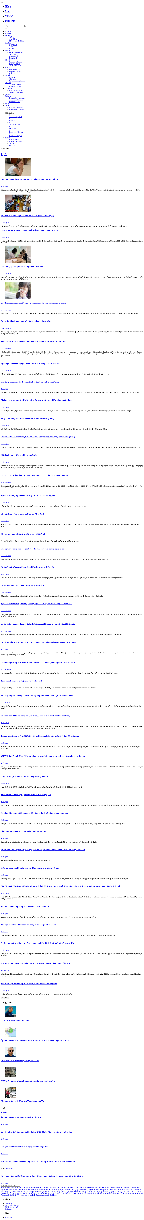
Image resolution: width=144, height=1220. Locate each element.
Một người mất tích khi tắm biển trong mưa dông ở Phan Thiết (28, 925)
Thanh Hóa (4, 1189)
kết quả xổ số (109, 1193)
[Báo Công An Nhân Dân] (72, 270)
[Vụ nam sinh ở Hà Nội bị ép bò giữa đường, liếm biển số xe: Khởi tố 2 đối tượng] (72, 712)
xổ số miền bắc (79, 1191)
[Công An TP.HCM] (72, 798)
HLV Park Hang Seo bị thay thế (15, 1020)
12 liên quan (5, 990)
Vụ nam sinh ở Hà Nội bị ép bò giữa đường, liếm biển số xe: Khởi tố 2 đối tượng (35, 716)
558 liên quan (5, 970)
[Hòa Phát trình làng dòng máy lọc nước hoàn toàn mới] (72, 902)
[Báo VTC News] (72, 499)
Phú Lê (73, 1189)
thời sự (102, 1193)
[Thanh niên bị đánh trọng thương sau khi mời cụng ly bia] (72, 791)
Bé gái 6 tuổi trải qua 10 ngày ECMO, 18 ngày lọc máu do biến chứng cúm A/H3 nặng (38, 642)
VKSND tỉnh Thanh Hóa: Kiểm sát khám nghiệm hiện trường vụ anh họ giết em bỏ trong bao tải (43, 756)
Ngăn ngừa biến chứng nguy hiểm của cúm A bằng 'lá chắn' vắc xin (30, 363)
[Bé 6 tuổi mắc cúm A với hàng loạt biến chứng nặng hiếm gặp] (72, 563)
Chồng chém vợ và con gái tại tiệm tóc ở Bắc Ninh (22, 514)
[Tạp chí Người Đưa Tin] (72, 306)
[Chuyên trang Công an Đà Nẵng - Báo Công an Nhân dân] (72, 928)
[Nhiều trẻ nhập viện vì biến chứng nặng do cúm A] (72, 581)
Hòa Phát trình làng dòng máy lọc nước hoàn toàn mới (25, 906)
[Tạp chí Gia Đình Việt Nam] (72, 404)
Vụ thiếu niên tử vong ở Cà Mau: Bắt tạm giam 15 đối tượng (27, 215)
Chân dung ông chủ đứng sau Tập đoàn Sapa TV (22, 1101)
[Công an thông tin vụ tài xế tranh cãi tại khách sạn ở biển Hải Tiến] (72, 167)
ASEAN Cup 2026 (130, 1189)
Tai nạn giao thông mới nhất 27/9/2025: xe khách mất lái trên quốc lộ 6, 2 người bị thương (40, 736)
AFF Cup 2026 (49, 1193)
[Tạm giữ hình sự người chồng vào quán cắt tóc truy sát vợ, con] (72, 491)
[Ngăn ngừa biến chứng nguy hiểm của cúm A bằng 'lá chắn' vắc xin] (72, 359)
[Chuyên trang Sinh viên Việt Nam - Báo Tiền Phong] (72, 871)
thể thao (31, 1189)
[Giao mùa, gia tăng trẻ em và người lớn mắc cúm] (72, 254)
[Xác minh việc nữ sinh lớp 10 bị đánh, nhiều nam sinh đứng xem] (72, 979)
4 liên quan (4, 763)
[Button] (2, 2)
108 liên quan (8, 1168)
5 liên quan (4, 649)
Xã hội (131, 1187)
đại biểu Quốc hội (7, 1187)
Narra (116, 1187)
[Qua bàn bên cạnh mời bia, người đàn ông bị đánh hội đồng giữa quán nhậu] (72, 809)
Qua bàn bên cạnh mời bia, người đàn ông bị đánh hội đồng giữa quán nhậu (34, 813)
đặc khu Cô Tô (119, 1193)
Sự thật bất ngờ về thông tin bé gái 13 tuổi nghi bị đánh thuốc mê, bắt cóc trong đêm (37, 943)
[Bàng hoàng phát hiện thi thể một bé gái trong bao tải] (72, 772)
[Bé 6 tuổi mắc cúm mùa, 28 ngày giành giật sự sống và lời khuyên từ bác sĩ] (72, 291)
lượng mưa (87, 1189)
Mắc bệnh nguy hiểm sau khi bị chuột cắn (19, 455)
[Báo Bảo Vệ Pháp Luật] (72, 760)
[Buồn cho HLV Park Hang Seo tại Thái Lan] (72, 1052)
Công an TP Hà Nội (43, 1191)
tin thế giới (13, 1195)
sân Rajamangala (102, 1189)
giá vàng (94, 1189)
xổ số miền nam (65, 1189)
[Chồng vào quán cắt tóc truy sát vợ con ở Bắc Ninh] (72, 530)
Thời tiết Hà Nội (54, 1187)
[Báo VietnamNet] (72, 607)
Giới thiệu (8, 1203)
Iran (34, 1191)
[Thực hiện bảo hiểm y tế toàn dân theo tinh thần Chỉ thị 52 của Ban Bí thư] (72, 337)
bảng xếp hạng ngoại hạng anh (32, 1187)
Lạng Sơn (101, 1187)
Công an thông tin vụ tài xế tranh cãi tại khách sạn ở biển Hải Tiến (30, 179)
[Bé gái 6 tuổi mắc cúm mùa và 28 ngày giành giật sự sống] (72, 317)
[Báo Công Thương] (72, 666)
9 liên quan (4, 802)
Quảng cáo (8, 1209)
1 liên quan (4, 743)
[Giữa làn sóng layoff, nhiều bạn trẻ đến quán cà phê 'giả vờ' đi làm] (72, 864)
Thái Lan (46, 1187)
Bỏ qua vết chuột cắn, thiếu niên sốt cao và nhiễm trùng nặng (27, 418)
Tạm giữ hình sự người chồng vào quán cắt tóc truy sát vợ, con (28, 495)
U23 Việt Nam (28, 1191)
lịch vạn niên (39, 1193)
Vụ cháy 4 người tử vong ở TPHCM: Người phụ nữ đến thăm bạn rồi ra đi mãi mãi (37, 695)
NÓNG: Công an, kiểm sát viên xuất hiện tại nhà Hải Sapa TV (28, 1081)
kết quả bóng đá (123, 1187)
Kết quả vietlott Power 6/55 (18, 1193)
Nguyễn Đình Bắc (91, 1187)
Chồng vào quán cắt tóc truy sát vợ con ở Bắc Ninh (23, 534)
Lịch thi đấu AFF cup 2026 (120, 1191)
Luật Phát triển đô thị (57, 1191)
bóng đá (56, 1189)
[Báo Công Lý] (72, 219)
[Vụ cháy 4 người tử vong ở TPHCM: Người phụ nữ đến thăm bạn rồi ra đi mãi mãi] (72, 691)
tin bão (20, 1191)
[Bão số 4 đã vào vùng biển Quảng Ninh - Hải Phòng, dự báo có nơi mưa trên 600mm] (72, 1157)
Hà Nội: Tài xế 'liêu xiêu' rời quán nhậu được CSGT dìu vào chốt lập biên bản (35, 475)
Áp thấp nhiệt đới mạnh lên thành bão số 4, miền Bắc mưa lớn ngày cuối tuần (35, 1040)
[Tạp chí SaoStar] (72, 1024)
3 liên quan (4, 1139)
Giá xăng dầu (100, 1191)
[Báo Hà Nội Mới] (72, 367)
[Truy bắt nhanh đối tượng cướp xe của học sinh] (72, 677)
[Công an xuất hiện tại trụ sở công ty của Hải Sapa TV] (72, 1143)
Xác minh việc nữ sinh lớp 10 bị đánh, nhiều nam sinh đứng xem (29, 983)
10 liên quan (5, 407)
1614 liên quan (6, 273)
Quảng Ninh (17, 1187)
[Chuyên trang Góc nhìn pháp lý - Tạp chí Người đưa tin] (72, 853)
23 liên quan (5, 723)
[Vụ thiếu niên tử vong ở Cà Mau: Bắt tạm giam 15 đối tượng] (72, 203)
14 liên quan (5, 502)
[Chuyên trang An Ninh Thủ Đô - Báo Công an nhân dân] (72, 627)
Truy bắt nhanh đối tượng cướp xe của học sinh (21, 681)
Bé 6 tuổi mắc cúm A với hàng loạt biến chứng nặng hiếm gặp (27, 567)
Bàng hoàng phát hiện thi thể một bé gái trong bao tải (24, 776)
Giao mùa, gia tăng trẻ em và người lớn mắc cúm (22, 266)
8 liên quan (4, 1124)
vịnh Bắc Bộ (80, 1187)
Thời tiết (121, 1189)
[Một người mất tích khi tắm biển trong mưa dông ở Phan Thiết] (72, 921)
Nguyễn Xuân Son (15, 1189)
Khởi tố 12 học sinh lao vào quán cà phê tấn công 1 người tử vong (29, 230)
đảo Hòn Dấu (95, 1193)
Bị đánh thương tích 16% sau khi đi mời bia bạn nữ (23, 831)
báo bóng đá (49, 1189)
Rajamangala (5, 1195)
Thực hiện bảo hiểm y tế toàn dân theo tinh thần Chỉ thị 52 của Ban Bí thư (33, 341)
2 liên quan (4, 389)
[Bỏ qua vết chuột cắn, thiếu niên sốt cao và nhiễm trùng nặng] (72, 414)
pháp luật (25, 1189)
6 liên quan (4, 186)
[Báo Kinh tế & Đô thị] (72, 739)
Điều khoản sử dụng (12, 1205)
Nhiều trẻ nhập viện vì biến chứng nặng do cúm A (22, 585)
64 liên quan (5, 893)
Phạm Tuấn (4, 1193)
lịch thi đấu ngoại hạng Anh (134, 1193)
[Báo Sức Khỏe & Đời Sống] (72, 385)
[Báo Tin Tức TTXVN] (72, 571)
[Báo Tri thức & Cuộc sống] (72, 589)
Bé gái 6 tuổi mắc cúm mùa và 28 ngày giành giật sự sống (26, 321)
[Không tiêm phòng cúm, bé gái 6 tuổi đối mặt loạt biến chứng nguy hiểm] (72, 545)
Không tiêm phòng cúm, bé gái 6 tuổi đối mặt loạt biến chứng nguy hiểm (32, 549)
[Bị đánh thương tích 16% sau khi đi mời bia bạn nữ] (72, 827)
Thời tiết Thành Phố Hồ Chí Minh (66, 1193)
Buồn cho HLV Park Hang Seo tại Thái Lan (20, 1061)
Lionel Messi (113, 1189)
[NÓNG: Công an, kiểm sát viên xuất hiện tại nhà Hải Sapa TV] (72, 1072)
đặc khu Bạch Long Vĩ (68, 1187)
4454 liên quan (6, 482)
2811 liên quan (6, 669)
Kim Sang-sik (69, 1191)
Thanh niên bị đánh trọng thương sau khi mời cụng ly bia (26, 795)
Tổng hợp (8, 1217)
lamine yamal (109, 1187)
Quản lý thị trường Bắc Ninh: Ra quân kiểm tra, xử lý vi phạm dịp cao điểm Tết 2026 (38, 662)
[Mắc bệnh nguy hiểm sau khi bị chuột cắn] (72, 451)
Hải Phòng (79, 1189)
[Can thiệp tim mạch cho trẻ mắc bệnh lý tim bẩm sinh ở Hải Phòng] (72, 378)
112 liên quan (5, 702)
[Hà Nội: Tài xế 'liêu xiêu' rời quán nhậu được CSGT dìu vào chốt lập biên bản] (72, 471)
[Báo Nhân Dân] (72, 440)
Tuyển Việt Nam (135, 1191)
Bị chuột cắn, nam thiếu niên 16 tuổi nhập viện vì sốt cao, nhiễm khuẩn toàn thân (36, 400)
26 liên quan (5, 783)
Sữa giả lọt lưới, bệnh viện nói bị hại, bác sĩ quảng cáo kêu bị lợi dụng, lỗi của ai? (36, 963)
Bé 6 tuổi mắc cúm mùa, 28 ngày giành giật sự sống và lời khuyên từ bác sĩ (33, 303)
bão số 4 (137, 1187)
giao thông (31, 1193)
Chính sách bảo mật (11, 1207)
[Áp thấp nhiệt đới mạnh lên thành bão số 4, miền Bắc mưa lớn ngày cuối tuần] (72, 1031)
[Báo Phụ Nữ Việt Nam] (72, 183)
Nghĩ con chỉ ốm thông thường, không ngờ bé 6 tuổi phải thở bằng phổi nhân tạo (36, 604)
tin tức (30, 1195)
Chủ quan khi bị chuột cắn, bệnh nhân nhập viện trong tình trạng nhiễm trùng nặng (38, 437)
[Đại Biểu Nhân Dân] (72, 422)
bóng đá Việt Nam (84, 1193)
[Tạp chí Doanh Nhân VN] (72, 1105)
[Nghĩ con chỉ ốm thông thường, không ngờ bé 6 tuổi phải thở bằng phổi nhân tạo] (72, 600)
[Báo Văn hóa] (72, 325)
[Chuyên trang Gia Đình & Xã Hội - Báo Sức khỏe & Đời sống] (72, 1180)
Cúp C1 (108, 1191)
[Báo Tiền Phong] (72, 234)
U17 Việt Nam (22, 1195)
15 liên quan (5, 222)
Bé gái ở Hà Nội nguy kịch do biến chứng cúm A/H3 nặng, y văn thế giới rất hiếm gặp (38, 624)
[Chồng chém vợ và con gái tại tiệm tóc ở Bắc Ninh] (72, 510)
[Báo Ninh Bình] (72, 345)
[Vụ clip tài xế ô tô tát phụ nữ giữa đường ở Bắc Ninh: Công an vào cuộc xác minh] (72, 1128)
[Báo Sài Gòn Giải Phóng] (72, 1121)
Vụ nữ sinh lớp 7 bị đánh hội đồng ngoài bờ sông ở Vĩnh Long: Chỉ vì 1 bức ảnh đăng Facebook (43, 850)
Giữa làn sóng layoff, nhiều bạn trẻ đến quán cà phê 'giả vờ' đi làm (30, 868)
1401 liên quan (6, 348)
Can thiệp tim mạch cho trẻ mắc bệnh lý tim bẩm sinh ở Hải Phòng (30, 382)
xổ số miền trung (90, 1191)
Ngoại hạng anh (39, 1189)
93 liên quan (5, 574)
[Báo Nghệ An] (72, 890)
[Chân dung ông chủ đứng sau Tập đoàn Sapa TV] (72, 1092)
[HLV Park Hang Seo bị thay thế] (72, 1011)
